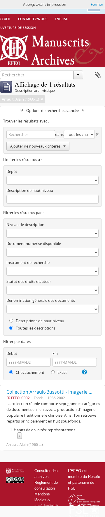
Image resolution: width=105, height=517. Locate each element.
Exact (62, 372)
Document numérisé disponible (33, 243)
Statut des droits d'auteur (28, 281)
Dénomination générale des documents (40, 300)
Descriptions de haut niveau (39, 320)
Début (11, 353)
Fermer (97, 4)
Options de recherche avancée (52, 110)
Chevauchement (29, 372)
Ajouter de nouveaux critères (35, 146)
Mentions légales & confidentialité (46, 500)
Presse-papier (97, 75)
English (61, 18)
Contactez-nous (32, 18)
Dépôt (11, 171)
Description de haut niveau (29, 190)
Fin (55, 353)
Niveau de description (25, 224)
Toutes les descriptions (35, 328)
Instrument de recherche (28, 262)
